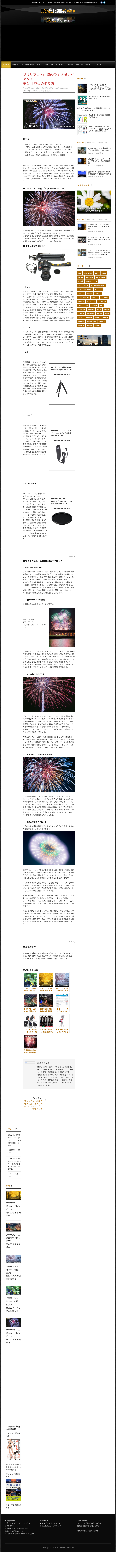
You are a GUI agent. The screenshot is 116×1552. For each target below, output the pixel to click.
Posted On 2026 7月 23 (95, 153)
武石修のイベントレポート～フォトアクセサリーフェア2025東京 (99, 161)
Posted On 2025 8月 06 (95, 166)
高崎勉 (97, 325)
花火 (50, 90)
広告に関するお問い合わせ (89, 1526)
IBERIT (97, 273)
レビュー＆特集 (42, 64)
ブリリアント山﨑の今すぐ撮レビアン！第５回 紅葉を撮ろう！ (13, 1209)
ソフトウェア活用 (27, 64)
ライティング (102, 301)
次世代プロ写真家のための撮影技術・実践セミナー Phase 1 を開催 (94, 109)
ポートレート (91, 301)
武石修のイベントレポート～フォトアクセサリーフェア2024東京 (99, 239)
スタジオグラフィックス (51, 1523)
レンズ (80, 305)
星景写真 (99, 313)
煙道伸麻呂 (89, 317)
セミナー (89, 64)
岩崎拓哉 (106, 309)
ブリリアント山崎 (51, 88)
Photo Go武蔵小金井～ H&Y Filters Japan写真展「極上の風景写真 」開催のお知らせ (100, 128)
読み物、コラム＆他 (75, 64)
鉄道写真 (81, 325)
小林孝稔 (91, 309)
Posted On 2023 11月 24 (96, 257)
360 (79, 273)
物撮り (97, 317)
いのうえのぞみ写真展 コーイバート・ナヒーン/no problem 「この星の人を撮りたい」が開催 (100, 88)
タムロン (89, 293)
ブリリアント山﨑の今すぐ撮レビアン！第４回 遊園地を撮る (13, 1241)
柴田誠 (107, 313)
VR (96, 281)
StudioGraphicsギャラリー (52, 1526)
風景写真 (89, 325)
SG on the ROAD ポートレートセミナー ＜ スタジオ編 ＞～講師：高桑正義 (14, 1163)
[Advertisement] (58, 44)
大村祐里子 (81, 309)
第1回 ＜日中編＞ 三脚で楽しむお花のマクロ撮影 (94, 209)
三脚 (87, 305)
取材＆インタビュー (58, 64)
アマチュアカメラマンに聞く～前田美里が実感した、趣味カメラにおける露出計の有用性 (99, 252)
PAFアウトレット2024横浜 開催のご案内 (99, 97)
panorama (89, 277)
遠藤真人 (102, 321)
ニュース (98, 64)
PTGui (80, 281)
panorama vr (100, 277)
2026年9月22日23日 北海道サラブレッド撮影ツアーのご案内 (99, 149)
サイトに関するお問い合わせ (90, 1523)
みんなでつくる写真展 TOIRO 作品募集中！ (99, 116)
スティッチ (98, 289)
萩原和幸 (105, 317)
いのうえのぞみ (83, 285)
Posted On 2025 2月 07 (95, 176)
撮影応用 (15, 64)
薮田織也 (81, 321)
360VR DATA (88, 273)
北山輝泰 (94, 305)
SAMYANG (89, 281)
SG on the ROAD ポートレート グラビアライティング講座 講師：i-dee (14, 1140)
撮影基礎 (6, 64)
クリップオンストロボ (85, 289)
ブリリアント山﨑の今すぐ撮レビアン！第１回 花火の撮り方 (13, 1336)
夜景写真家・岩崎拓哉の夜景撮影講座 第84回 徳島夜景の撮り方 (99, 173)
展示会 (99, 309)
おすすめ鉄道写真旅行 (98, 285)
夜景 (101, 305)
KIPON (80, 277)
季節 (46, 90)
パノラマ (95, 297)
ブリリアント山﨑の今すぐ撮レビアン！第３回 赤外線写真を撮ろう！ (13, 1273)
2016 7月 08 (35, 88)
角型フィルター (91, 321)
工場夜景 (81, 313)
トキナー (98, 293)
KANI (104, 273)
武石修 (80, 317)
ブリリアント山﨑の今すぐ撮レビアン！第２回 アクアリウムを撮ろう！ (33, 1104)
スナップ (81, 293)
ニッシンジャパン (83, 297)
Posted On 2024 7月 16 (95, 244)
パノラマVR (104, 297)
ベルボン (81, 301)
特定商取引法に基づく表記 (87, 1530)
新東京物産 (90, 313)
